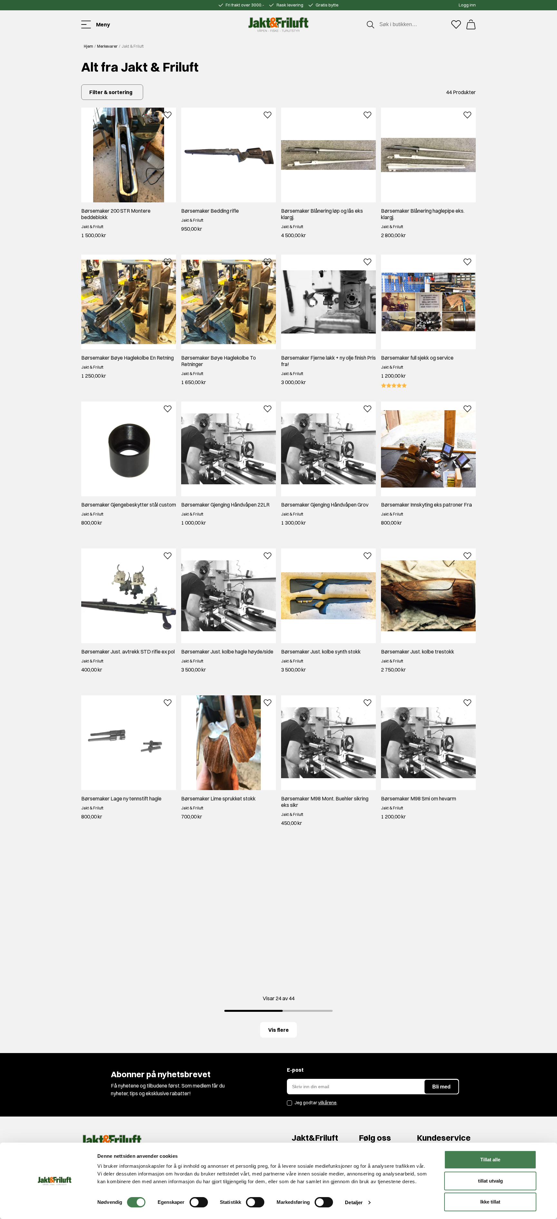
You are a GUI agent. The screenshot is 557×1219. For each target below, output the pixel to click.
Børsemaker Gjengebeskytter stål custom (128, 504)
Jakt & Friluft (92, 226)
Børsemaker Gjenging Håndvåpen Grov (324, 504)
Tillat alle (490, 1159)
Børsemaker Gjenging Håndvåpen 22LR (225, 504)
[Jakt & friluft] (278, 24)
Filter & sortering (110, 92)
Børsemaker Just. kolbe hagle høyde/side (227, 651)
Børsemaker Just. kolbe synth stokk (321, 651)
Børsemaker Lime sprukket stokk (218, 798)
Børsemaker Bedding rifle (210, 211)
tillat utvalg (490, 1181)
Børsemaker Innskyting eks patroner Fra (426, 504)
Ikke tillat (490, 1201)
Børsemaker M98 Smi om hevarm (418, 798)
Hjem (88, 46)
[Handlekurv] (471, 24)
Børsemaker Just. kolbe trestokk (417, 651)
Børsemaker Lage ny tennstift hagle (121, 798)
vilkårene (327, 1103)
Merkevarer (107, 46)
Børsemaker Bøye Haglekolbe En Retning (127, 357)
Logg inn (467, 4)
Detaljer (354, 1202)
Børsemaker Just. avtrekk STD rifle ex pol (128, 651)
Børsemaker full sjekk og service (417, 357)
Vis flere (278, 1030)
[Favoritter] (456, 24)
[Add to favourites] (167, 114)
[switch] (199, 1202)
